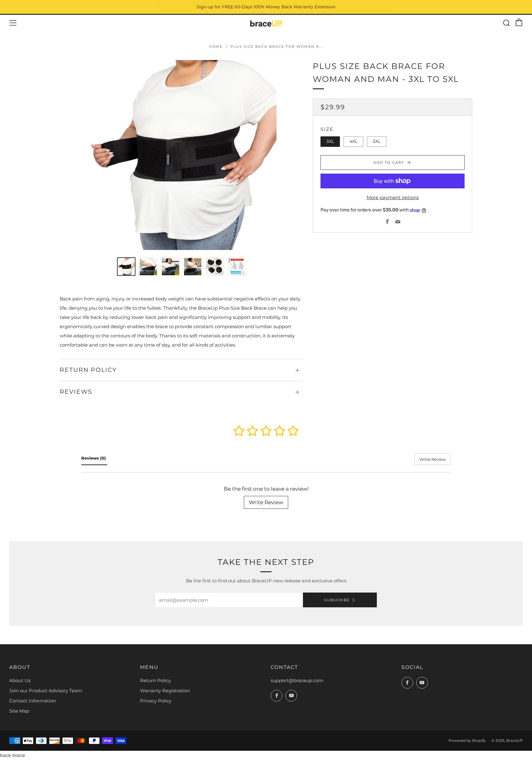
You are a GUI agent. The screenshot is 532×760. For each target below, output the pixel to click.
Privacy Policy (155, 701)
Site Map (19, 711)
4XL (353, 141)
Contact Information (32, 701)
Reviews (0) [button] (94, 458)
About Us (19, 680)
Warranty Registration (165, 691)
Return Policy (155, 680)
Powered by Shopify (467, 740)
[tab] (126, 266)
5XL (377, 141)
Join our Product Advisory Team (45, 691)
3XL (330, 141)
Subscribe (337, 600)
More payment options (393, 197)
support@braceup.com (297, 680)
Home (216, 46)
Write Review (266, 502)
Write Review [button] (432, 459)
